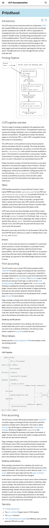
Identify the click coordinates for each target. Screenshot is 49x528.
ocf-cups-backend (19, 278)
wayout (18, 331)
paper (10, 515)
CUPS (44, 26)
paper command (38, 473)
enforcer (33, 278)
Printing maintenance (12, 509)
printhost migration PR (21, 341)
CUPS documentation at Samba (16, 519)
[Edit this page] (45, 20)
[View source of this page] (42, 20)
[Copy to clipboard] (47, 357)
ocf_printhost (13, 512)
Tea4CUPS (5, 271)
